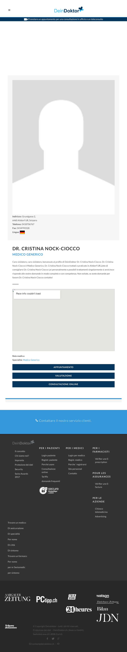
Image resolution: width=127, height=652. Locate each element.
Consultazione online (48, 470)
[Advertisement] (63, 52)
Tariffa (45, 476)
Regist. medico (75, 460)
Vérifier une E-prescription (102, 460)
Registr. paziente (49, 460)
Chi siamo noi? (22, 455)
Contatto (72, 473)
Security (19, 469)
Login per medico (76, 455)
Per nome (12, 539)
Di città (11, 545)
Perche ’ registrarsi (77, 464)
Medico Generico (27, 254)
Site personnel (75, 469)
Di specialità (14, 533)
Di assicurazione (16, 528)
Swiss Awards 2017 (21, 475)
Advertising (100, 516)
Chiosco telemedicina (101, 510)
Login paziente (48, 455)
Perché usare (48, 464)
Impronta (19, 460)
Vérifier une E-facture (102, 485)
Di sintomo (13, 550)
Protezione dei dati (24, 464)
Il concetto (20, 451)
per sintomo (13, 572)
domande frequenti (51, 481)
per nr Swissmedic (16, 567)
